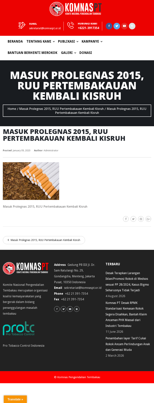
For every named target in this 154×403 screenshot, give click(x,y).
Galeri (67, 53)
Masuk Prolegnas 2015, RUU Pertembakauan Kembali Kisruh (45, 240)
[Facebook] (126, 219)
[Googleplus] (148, 219)
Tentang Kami (38, 41)
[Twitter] (133, 219)
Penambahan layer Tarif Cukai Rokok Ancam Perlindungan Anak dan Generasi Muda (128, 344)
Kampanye (90, 41)
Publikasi (66, 41)
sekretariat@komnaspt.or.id (45, 28)
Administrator (51, 150)
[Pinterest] (141, 219)
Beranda (15, 41)
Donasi (85, 53)
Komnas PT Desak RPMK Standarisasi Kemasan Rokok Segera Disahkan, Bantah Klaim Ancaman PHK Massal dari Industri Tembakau (126, 314)
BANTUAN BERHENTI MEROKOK (32, 53)
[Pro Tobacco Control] (20, 329)
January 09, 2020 (21, 150)
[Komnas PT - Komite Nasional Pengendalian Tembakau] (75, 9)
